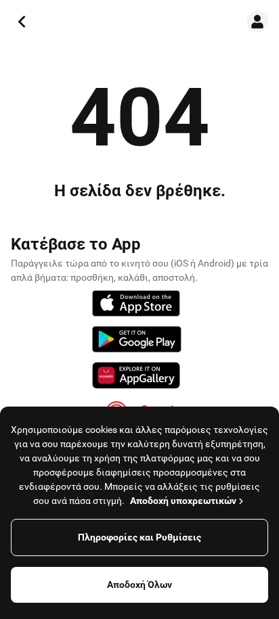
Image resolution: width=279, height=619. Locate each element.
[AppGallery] (136, 377)
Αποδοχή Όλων (139, 584)
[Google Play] (136, 341)
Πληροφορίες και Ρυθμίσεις (139, 537)
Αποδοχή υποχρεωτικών (183, 500)
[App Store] (136, 305)
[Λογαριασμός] (257, 21)
